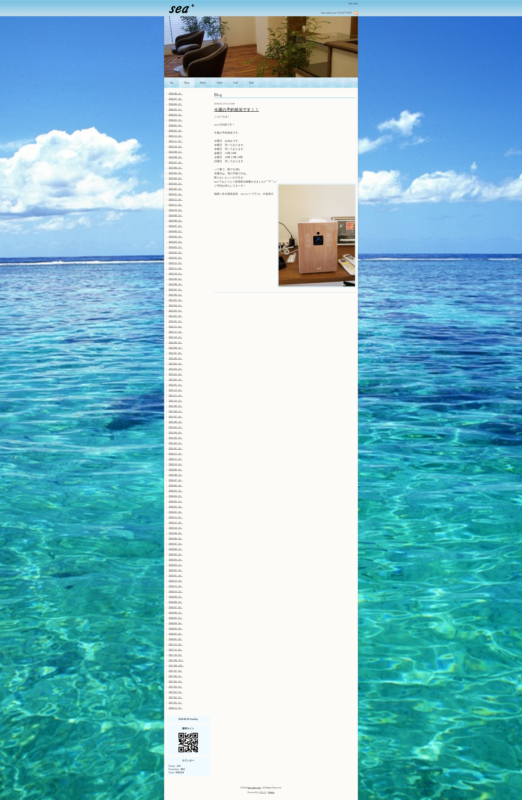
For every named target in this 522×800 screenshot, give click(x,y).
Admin (271, 792)
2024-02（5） (175, 252)
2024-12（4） (175, 199)
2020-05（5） (175, 491)
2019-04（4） (175, 559)
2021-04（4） (175, 432)
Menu (203, 82)
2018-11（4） (175, 586)
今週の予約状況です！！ (236, 109)
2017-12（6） (175, 644)
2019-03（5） (175, 565)
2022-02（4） (175, 379)
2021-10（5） (175, 400)
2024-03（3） (175, 247)
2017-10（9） (175, 655)
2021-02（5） (175, 443)
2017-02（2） (175, 697)
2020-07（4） (175, 480)
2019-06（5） (175, 549)
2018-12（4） (175, 581)
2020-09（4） (175, 469)
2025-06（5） (175, 167)
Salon (219, 82)
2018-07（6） (175, 607)
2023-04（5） (175, 305)
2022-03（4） (175, 374)
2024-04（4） (175, 242)
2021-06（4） (175, 422)
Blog (186, 82)
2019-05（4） (175, 554)
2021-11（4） (175, 395)
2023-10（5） (175, 273)
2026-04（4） (175, 114)
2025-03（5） (175, 183)
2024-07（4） (175, 226)
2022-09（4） (175, 342)
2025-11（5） (175, 141)
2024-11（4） (175, 205)
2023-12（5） (175, 263)
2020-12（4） (175, 453)
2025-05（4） (175, 173)
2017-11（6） (175, 649)
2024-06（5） (175, 231)
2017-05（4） (175, 681)
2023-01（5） (175, 321)
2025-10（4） (175, 146)
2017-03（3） (175, 692)
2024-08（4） (175, 220)
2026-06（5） (175, 104)
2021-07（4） (175, 416)
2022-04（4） (175, 369)
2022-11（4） (175, 332)
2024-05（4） (175, 236)
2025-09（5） (175, 152)
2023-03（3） (175, 310)
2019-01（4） (175, 575)
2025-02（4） (175, 189)
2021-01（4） (175, 448)
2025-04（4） (175, 178)
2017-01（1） (175, 702)
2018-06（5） (175, 612)
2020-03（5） (175, 501)
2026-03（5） (175, 120)
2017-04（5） (175, 687)
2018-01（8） (175, 639)
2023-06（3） (175, 295)
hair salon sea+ (254, 787)
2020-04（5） (175, 496)
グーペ (262, 792)
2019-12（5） (175, 517)
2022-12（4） (175, 326)
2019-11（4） (175, 522)
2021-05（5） (175, 427)
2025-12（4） (175, 136)
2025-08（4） (175, 157)
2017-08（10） (176, 665)
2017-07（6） (175, 671)
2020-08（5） (175, 475)
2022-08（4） (175, 348)
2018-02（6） (175, 634)
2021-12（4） (175, 390)
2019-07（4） (175, 544)
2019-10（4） (175, 528)
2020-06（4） (175, 485)
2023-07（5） (175, 289)
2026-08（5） (175, 93)
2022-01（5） (175, 385)
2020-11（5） (175, 459)
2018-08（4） (175, 602)
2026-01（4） (175, 130)
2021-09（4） (175, 406)
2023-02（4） (175, 316)
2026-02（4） (175, 125)
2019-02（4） (175, 570)
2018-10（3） (175, 591)
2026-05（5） (175, 109)
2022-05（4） (175, 363)
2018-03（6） (175, 628)
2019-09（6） (175, 533)
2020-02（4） (175, 506)
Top (171, 82)
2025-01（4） (175, 194)
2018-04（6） (175, 623)
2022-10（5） (175, 337)
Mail (251, 82)
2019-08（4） (175, 538)
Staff (235, 82)
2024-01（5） (175, 257)
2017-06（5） (175, 676)
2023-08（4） (175, 284)
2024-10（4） (175, 210)
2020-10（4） (175, 464)
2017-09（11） (176, 660)
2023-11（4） (175, 268)
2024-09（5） (175, 215)
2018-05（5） (175, 618)
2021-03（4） (175, 438)
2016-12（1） (175, 708)
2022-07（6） (175, 353)
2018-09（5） (175, 596)
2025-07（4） (175, 162)
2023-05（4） (175, 300)
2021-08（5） (175, 411)
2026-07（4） (175, 99)
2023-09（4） (175, 279)
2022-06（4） (175, 358)
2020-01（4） (175, 512)
